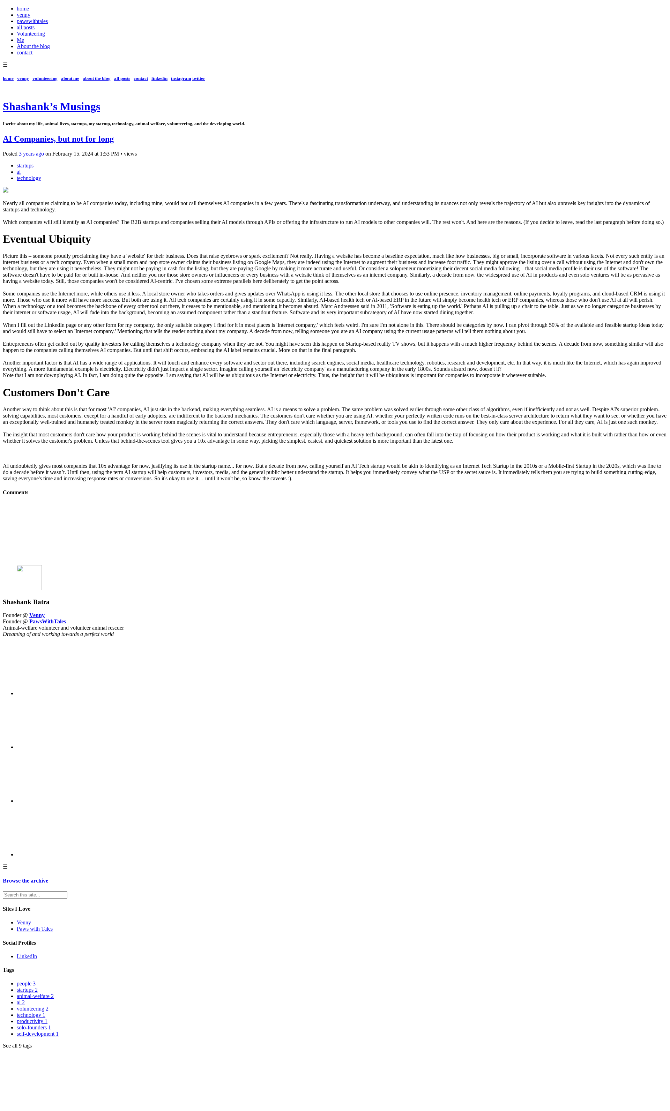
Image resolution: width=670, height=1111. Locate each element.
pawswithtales (32, 21)
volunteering (45, 78)
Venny (37, 615)
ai (19, 172)
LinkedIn (27, 956)
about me (70, 78)
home (23, 9)
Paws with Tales (35, 929)
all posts (26, 27)
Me (20, 40)
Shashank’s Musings (51, 106)
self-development (38, 1034)
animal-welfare (35, 996)
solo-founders (34, 1027)
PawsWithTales (47, 621)
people (26, 983)
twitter (198, 78)
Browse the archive (25, 881)
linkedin (159, 78)
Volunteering (31, 34)
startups (25, 165)
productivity (32, 1021)
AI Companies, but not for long (58, 138)
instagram (181, 78)
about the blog (97, 78)
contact (24, 52)
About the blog (33, 46)
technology (29, 178)
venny (23, 15)
